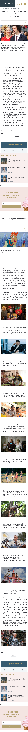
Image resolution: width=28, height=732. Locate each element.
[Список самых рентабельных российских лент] (25, 229)
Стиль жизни (15, 8)
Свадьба (16, 16)
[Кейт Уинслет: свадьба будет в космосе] (25, 22)
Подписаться (11, 207)
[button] (2, 3)
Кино (10, 16)
